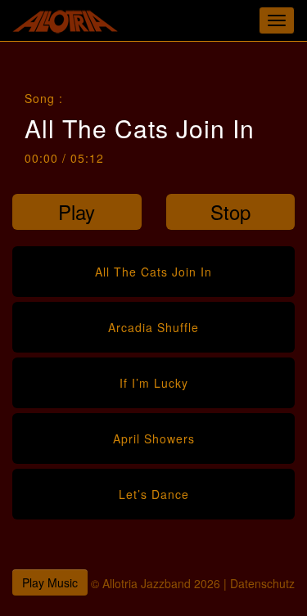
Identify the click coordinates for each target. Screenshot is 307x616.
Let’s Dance (154, 494)
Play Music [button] (50, 582)
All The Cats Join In (153, 271)
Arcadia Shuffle (153, 327)
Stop (230, 211)
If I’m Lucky (154, 383)
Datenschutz (262, 583)
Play (76, 211)
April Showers (154, 438)
